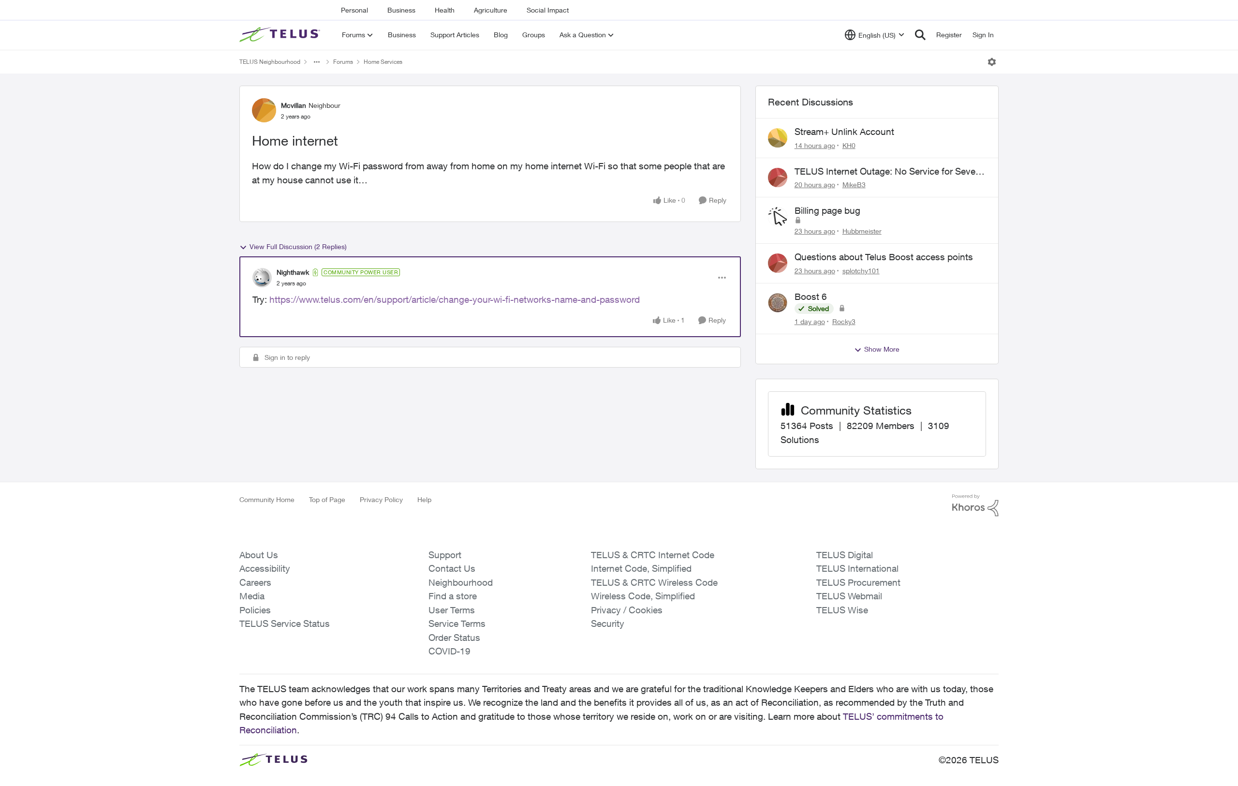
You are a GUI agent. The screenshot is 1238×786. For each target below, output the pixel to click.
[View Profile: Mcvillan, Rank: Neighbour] (264, 110)
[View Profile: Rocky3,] (777, 302)
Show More (881, 349)
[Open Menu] (992, 62)
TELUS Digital (844, 554)
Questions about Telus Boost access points (884, 257)
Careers (255, 582)
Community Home (267, 499)
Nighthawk (293, 272)
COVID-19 (449, 651)
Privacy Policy (381, 499)
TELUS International (857, 568)
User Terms (451, 610)
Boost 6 (811, 296)
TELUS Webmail (849, 596)
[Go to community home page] (281, 35)
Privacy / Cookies (627, 610)
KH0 (848, 145)
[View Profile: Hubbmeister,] (777, 216)
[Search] (920, 35)
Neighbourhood (460, 582)
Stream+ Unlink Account (844, 131)
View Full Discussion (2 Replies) (298, 246)
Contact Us (451, 568)
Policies (255, 610)
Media (252, 596)
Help (424, 499)
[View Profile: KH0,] (777, 138)
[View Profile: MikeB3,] (777, 177)
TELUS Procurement (858, 582)
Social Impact (548, 10)
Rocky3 (843, 321)
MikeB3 (854, 184)
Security (607, 623)
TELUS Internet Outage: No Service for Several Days (890, 172)
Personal (354, 10)
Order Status (454, 637)
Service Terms (457, 623)
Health (445, 10)
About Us (258, 554)
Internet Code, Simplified (641, 568)
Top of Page (327, 499)
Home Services (383, 61)
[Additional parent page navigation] (317, 62)
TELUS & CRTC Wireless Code (654, 582)
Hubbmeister (862, 231)
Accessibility (264, 568)
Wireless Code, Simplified (643, 596)
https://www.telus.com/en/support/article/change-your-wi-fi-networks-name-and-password (454, 299)
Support (444, 554)
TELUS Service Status (284, 623)
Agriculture (490, 10)
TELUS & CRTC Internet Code (652, 554)
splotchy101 (861, 271)
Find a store (452, 596)
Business (401, 10)
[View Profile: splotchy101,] (777, 263)
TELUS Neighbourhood (269, 61)
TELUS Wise (842, 610)
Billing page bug (827, 210)
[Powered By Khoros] (975, 505)
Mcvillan (293, 105)
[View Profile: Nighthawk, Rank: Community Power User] (262, 277)
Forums (343, 61)
